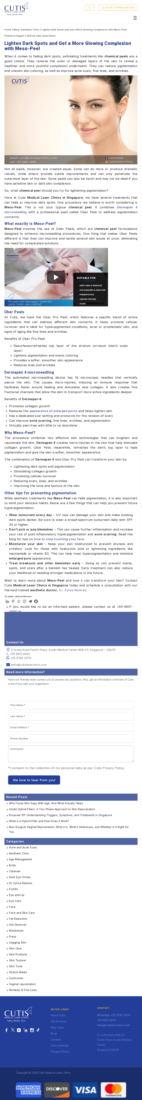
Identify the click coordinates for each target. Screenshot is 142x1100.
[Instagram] (24, 601)
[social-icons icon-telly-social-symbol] (19, 1030)
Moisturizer (16, 930)
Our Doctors (59, 1021)
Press (12, 936)
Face (12, 906)
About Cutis (58, 1015)
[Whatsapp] (18, 601)
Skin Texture (17, 960)
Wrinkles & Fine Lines (23, 990)
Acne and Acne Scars (23, 847)
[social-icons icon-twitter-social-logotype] (12, 1030)
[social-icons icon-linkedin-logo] (25, 1030)
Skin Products (18, 954)
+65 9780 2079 (21, 658)
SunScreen (16, 978)
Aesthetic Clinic (30, 29)
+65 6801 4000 (20, 653)
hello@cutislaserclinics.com (29, 664)
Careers (56, 1039)
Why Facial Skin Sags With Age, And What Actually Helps (46, 803)
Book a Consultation (119, 7)
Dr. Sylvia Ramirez (20, 883)
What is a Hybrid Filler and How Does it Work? (39, 821)
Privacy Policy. (114, 768)
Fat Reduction (18, 918)
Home (7, 29)
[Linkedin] (7, 601)
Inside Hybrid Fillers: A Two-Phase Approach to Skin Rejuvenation (52, 809)
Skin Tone (15, 966)
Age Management (20, 859)
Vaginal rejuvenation (22, 984)
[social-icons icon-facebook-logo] (6, 1030)
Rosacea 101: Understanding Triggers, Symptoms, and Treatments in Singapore (60, 815)
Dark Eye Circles (20, 877)
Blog (16, 29)
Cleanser (15, 871)
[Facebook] (35, 601)
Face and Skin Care (22, 912)
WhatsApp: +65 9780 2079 (113, 1015)
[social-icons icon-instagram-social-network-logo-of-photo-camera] (32, 1030)
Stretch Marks (18, 972)
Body (12, 865)
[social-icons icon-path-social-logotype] (38, 1030)
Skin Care (15, 948)
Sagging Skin (17, 942)
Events (13, 889)
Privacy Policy (60, 1051)
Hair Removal (17, 924)
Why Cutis (57, 1027)
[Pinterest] (13, 601)
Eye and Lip (16, 894)
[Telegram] (30, 601)
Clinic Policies (60, 1045)
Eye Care (15, 900)
